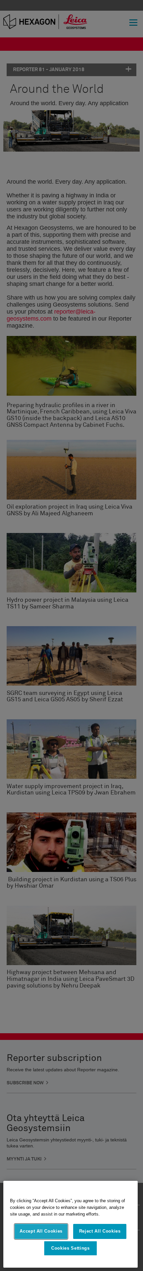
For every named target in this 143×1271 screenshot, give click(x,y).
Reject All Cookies (100, 1231)
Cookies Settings (70, 1248)
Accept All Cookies (41, 1231)
